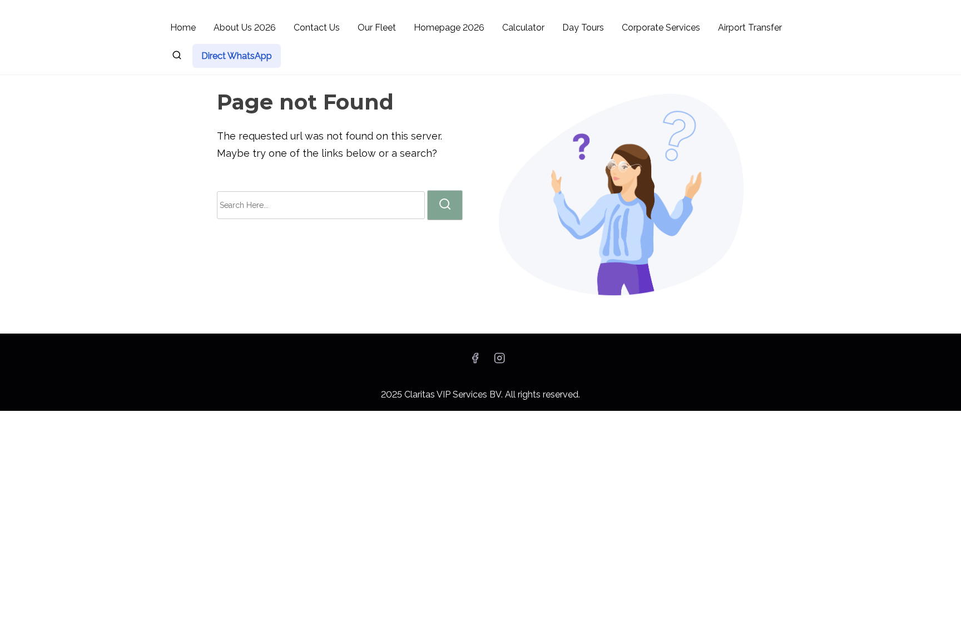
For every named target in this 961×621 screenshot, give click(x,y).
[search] (176, 57)
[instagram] (499, 361)
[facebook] (475, 361)
